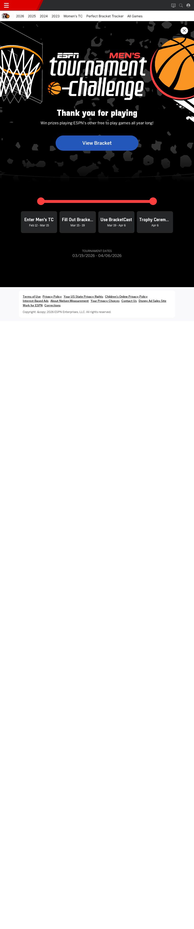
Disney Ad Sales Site (152, 301)
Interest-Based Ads (35, 301)
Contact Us (129, 301)
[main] (97, 475)
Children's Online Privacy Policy (126, 296)
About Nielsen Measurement (69, 301)
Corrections (52, 305)
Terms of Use (32, 296)
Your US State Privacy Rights (83, 296)
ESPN (25, 5)
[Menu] (6, 5)
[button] (181, 5)
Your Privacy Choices (105, 301)
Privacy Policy (52, 296)
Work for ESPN (33, 305)
